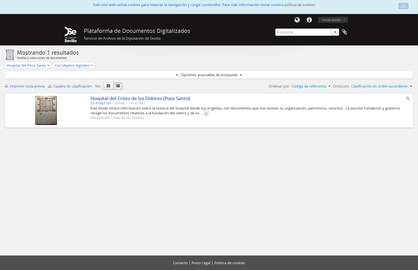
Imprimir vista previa (27, 86)
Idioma (297, 20)
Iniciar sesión (331, 20)
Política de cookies (229, 262)
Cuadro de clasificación (72, 86)
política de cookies (299, 4)
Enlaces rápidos (309, 20)
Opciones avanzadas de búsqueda (209, 74)
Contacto (181, 262)
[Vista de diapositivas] (108, 86)
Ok (403, 6)
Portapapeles (344, 32)
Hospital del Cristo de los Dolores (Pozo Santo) (140, 98)
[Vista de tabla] (118, 86)
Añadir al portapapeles (408, 98)
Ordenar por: (279, 86)
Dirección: (341, 86)
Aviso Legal (201, 262)
